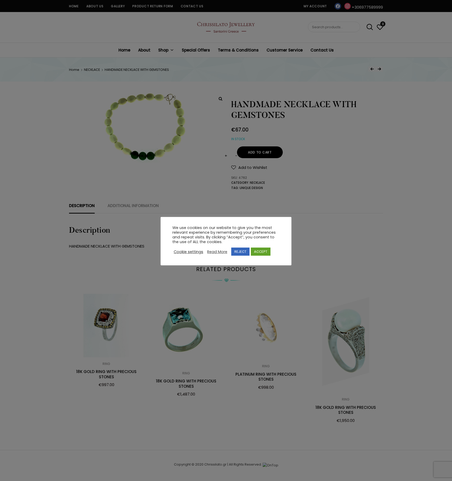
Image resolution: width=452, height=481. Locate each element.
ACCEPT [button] (260, 251)
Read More (217, 251)
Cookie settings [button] (188, 251)
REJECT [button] (240, 251)
